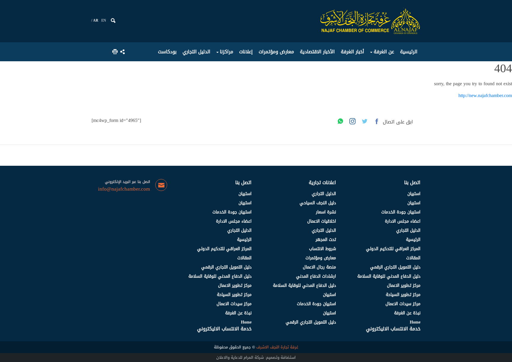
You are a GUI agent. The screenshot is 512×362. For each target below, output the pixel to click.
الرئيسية (413, 240)
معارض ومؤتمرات (320, 258)
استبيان (413, 194)
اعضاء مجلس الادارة (402, 221)
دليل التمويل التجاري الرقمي (395, 267)
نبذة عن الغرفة (407, 313)
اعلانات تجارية (322, 182)
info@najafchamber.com (124, 189)
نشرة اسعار (326, 212)
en (103, 20)
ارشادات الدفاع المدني (316, 276)
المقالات (413, 258)
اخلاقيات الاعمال (321, 221)
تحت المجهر (326, 240)
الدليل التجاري (408, 230)
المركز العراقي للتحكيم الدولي (393, 249)
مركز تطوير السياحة (403, 295)
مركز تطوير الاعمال (403, 285)
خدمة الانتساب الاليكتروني (393, 328)
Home (415, 322)
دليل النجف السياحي (318, 203)
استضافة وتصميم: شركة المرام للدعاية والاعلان (256, 357)
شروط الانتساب (322, 249)
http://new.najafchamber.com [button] (485, 95)
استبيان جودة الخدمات (400, 212)
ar (95, 20)
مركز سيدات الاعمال (402, 304)
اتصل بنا (412, 182)
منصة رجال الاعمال (319, 267)
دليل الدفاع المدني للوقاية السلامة (388, 276)
